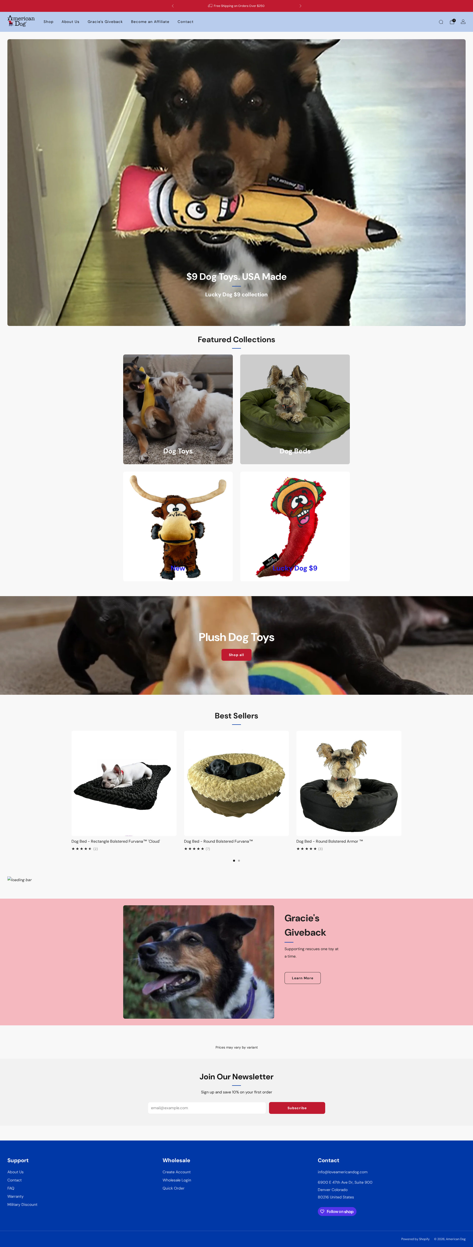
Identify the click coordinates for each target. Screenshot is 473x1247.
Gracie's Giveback (105, 21)
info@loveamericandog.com (343, 1172)
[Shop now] (236, 182)
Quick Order (174, 1188)
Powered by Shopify (415, 1239)
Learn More (302, 978)
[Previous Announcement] (172, 6)
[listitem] (236, 6)
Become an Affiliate (150, 21)
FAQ (10, 1188)
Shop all (236, 655)
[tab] (234, 861)
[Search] (441, 21)
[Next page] (401, 783)
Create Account (177, 1172)
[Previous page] (71, 783)
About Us (71, 21)
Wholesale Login (177, 1180)
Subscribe (297, 1108)
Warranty (15, 1196)
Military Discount (22, 1204)
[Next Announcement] (300, 6)
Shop (48, 21)
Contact (186, 21)
